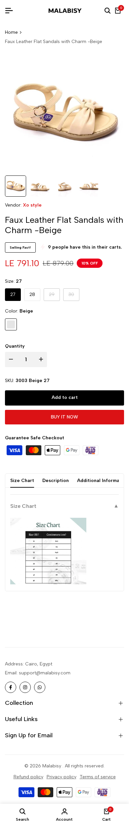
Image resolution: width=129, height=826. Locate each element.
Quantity (15, 346)
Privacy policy (61, 777)
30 (73, 296)
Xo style (32, 205)
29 (54, 296)
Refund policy (28, 777)
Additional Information (102, 480)
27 (13, 294)
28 (32, 294)
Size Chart (22, 480)
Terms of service (98, 777)
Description (55, 480)
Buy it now (64, 417)
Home (11, 32)
